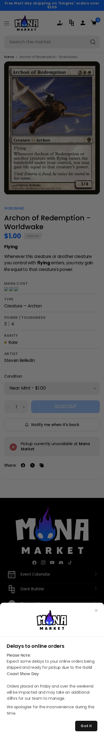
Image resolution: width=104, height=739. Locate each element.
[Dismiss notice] (96, 610)
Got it (86, 725)
